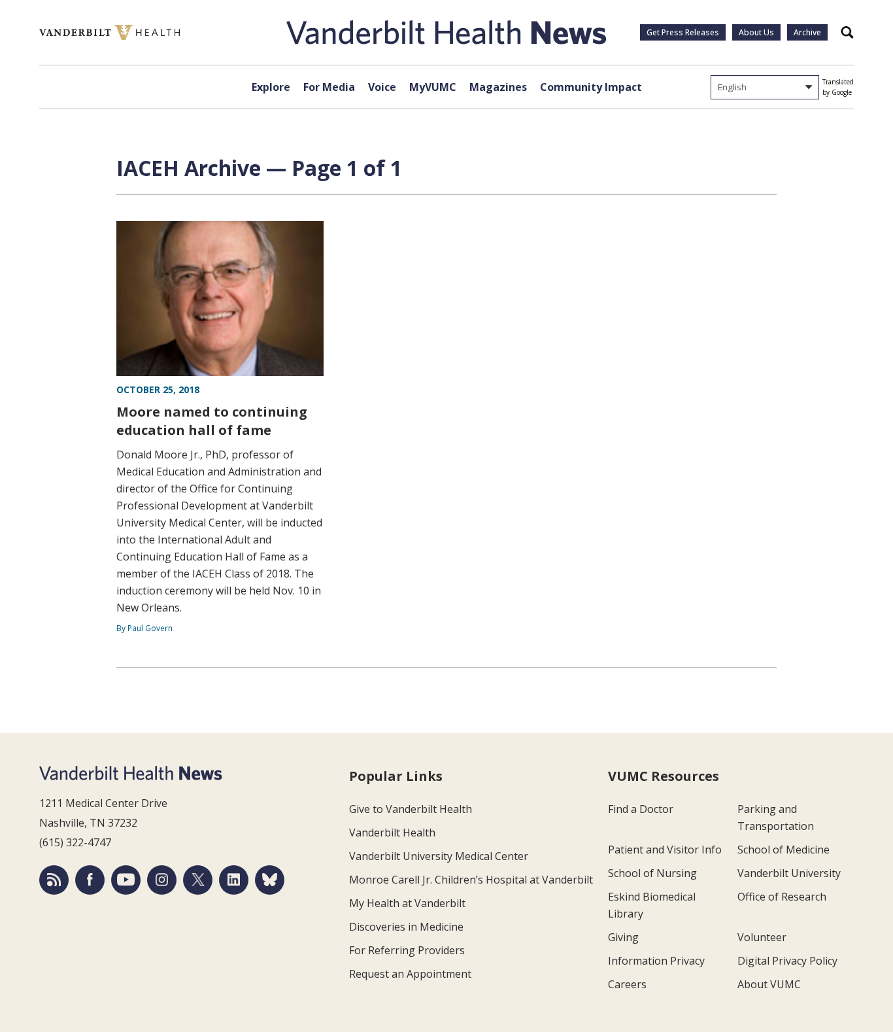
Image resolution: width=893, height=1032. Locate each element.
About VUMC (769, 984)
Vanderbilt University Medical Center (438, 856)
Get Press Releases (683, 32)
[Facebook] (90, 880)
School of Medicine (783, 849)
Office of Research (781, 896)
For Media (329, 87)
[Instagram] (162, 880)
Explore (271, 87)
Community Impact (591, 87)
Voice (382, 87)
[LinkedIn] (233, 880)
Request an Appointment (410, 974)
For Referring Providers (407, 950)
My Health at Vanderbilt (407, 903)
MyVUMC (432, 87)
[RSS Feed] (54, 880)
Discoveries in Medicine (406, 927)
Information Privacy (656, 961)
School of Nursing (652, 873)
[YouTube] (126, 880)
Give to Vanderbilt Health (410, 809)
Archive (807, 32)
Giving (623, 937)
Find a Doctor (640, 809)
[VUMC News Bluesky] (269, 880)
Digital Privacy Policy (787, 961)
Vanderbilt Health (392, 832)
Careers (627, 984)
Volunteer (761, 937)
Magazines (498, 87)
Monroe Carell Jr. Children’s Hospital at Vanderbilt (471, 879)
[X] (197, 880)
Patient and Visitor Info (665, 849)
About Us (756, 32)
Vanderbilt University (789, 873)
